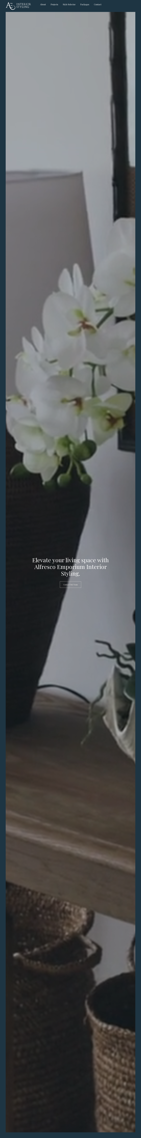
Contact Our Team (70, 585)
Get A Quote (127, 6)
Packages (84, 4)
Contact (97, 4)
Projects (54, 4)
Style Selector (69, 4)
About (43, 4)
